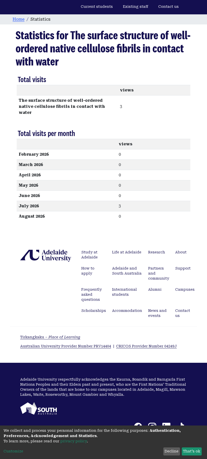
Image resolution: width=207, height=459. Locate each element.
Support (183, 268)
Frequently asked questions (91, 294)
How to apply (87, 270)
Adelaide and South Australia (127, 270)
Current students (97, 7)
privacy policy (73, 441)
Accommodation (127, 311)
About (181, 252)
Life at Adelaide (126, 252)
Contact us (168, 7)
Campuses (185, 289)
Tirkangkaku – (50, 337)
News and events (157, 313)
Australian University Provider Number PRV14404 (65, 346)
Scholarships (93, 311)
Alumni (155, 289)
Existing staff (135, 7)
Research (156, 252)
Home (18, 19)
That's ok (191, 451)
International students (124, 292)
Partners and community (158, 273)
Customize (13, 451)
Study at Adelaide (89, 254)
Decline (171, 451)
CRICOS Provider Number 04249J (146, 346)
